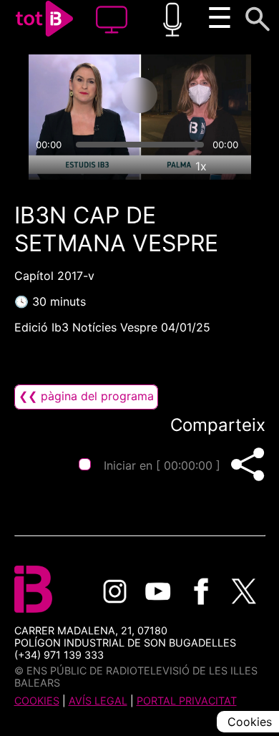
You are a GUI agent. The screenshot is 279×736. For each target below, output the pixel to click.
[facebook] (201, 591)
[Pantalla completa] (234, 166)
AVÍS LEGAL (98, 700)
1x (201, 166)
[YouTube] (158, 591)
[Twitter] (244, 591)
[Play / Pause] (139, 95)
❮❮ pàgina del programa (86, 396)
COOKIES (36, 700)
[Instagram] (115, 591)
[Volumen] (46, 166)
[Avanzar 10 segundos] (196, 95)
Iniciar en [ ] (162, 465)
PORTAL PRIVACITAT (187, 700)
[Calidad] (168, 166)
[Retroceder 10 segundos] (83, 95)
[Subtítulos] (135, 166)
